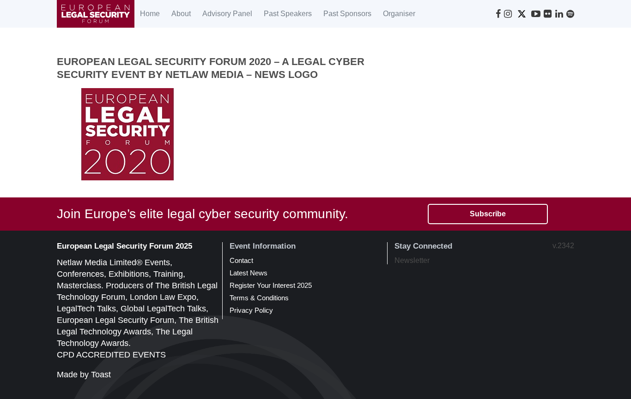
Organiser (399, 14)
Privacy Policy (251, 310)
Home (150, 14)
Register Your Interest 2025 (271, 285)
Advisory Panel (227, 14)
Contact (241, 260)
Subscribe (488, 214)
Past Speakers (288, 14)
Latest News (248, 272)
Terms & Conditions (259, 297)
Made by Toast (84, 374)
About (181, 14)
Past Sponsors (347, 14)
